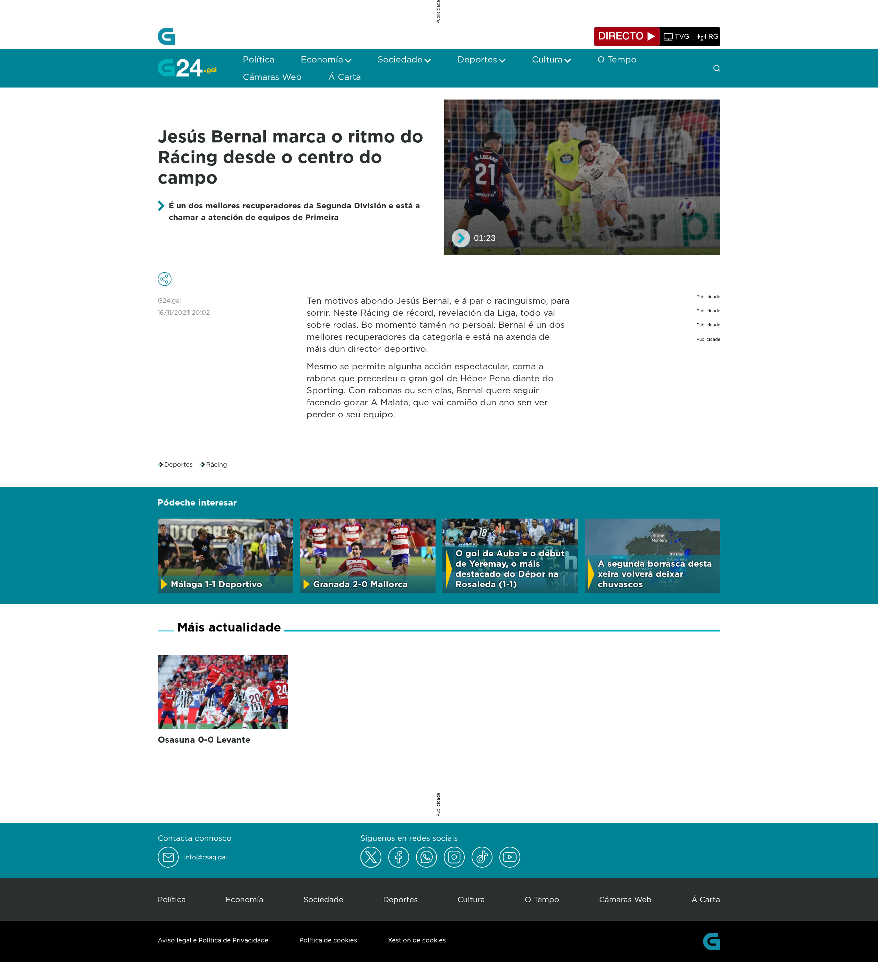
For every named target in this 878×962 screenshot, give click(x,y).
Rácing (216, 464)
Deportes (178, 464)
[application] (582, 177)
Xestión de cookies (417, 940)
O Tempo (542, 899)
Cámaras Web (625, 899)
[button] (461, 238)
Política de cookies (328, 940)
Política (172, 899)
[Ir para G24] (187, 67)
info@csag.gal (205, 857)
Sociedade (323, 899)
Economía (244, 899)
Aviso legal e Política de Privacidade (213, 940)
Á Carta (705, 899)
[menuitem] (258, 59)
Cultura (471, 899)
